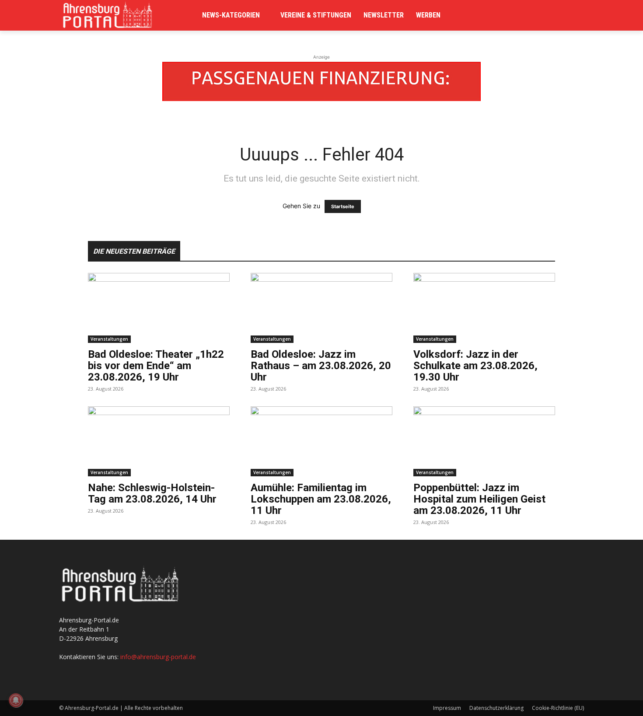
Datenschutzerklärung (496, 708)
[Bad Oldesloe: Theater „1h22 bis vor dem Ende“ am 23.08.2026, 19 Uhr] (159, 308)
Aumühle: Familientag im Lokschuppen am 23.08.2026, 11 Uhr (321, 499)
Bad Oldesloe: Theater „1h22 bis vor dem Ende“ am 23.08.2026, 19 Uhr (156, 365)
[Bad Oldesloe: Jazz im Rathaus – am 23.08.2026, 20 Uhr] (321, 308)
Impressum (447, 708)
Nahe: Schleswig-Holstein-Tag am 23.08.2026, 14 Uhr (152, 493)
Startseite (342, 206)
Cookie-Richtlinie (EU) (558, 708)
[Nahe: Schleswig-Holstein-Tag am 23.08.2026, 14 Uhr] (159, 441)
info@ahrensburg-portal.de (158, 657)
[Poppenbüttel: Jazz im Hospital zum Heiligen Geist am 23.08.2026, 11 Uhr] (484, 441)
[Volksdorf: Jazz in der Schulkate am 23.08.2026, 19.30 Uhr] (484, 308)
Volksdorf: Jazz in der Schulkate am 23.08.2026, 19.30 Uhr (475, 365)
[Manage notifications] (16, 700)
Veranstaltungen (109, 339)
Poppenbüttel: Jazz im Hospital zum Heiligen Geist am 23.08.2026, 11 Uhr (479, 499)
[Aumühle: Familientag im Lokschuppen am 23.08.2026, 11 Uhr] (321, 441)
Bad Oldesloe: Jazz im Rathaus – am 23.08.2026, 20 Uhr (321, 365)
